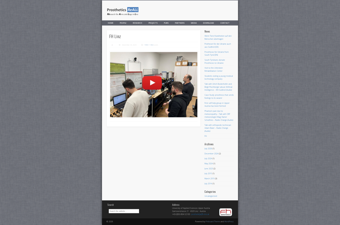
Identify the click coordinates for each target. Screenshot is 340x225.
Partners (179, 23)
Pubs (166, 23)
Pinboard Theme (213, 221)
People (123, 23)
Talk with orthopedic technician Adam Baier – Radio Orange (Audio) (218, 128)
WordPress (229, 221)
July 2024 (208, 158)
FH (206, 136)
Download (208, 23)
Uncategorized (211, 196)
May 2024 (209, 163)
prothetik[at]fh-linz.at (200, 214)
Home (110, 23)
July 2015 (208, 173)
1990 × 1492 (149, 45)
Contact (225, 23)
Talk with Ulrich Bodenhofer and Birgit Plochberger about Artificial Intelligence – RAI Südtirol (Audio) (218, 87)
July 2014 (208, 183)
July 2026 (208, 148)
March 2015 (210, 178)
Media (194, 23)
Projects (153, 23)
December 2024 (211, 153)
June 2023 (209, 168)
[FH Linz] (153, 84)
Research (137, 23)
